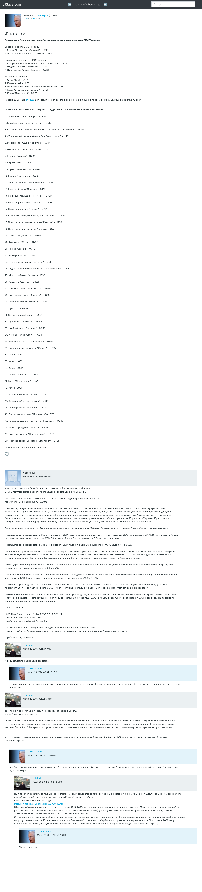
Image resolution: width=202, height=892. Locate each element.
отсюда (30, 99)
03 (30, 18)
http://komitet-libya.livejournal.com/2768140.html (39, 803)
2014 (25, 18)
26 (33, 18)
